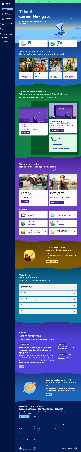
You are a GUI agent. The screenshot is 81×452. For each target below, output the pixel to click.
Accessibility (37, 430)
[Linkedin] (34, 439)
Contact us (36, 416)
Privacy (50, 426)
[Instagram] (24, 439)
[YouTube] (27, 439)
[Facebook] (20, 439)
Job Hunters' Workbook (57, 202)
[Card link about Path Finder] (33, 121)
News (21, 366)
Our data (21, 432)
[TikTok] (31, 439)
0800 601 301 (25, 416)
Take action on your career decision (61, 148)
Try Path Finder (25, 132)
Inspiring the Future (67, 429)
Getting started (22, 428)
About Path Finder (57, 144)
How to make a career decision (60, 146)
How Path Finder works (57, 130)
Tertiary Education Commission (67, 427)
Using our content (53, 430)
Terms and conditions (53, 428)
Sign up (49, 394)
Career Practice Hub (52, 261)
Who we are (21, 426)
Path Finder (58, 1)
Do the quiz (25, 201)
